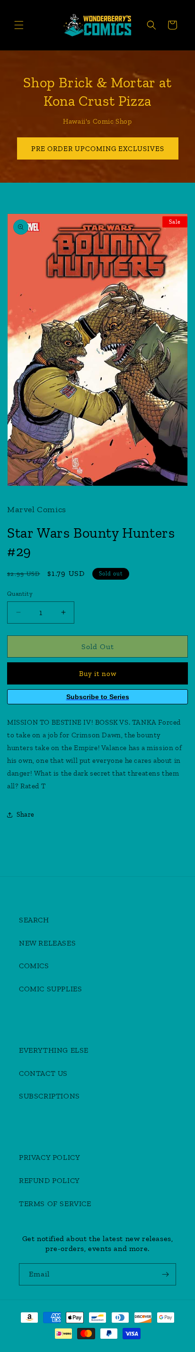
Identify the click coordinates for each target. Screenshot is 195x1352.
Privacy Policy (49, 1157)
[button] (19, 25)
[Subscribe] (165, 1274)
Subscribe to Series (97, 697)
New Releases (47, 942)
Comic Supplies (50, 988)
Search (34, 919)
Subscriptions (49, 1095)
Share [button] (26, 815)
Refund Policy (49, 1180)
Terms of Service (55, 1203)
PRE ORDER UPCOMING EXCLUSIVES (97, 148)
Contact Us (43, 1073)
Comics (34, 965)
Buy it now (97, 673)
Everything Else (54, 1050)
